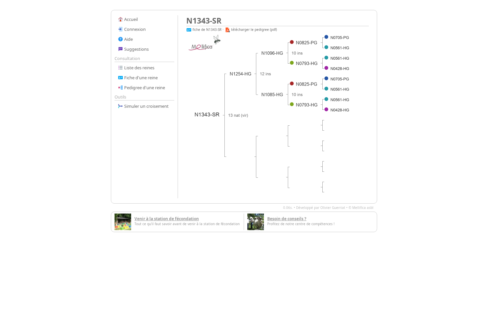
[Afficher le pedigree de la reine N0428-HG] (340, 69)
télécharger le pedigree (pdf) (253, 29)
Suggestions (136, 49)
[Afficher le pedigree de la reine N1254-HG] (241, 74)
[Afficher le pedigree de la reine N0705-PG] (339, 37)
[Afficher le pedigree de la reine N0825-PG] (307, 43)
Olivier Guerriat (332, 207)
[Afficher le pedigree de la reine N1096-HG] (273, 53)
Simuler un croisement (146, 106)
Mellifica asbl (362, 207)
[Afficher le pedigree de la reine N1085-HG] (273, 94)
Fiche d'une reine (140, 78)
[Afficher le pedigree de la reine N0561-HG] (340, 48)
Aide (128, 39)
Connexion (134, 29)
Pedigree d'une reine (144, 88)
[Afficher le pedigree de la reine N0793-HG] (307, 63)
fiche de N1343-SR (206, 29)
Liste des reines (138, 68)
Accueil (130, 19)
